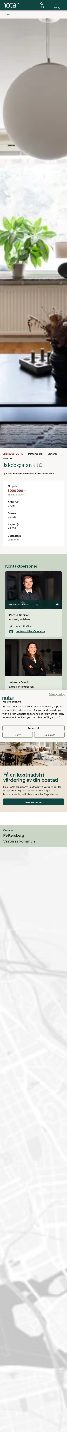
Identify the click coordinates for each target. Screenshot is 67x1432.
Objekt (9, 14)
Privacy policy (57, 694)
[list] (33, 628)
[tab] (11, 5)
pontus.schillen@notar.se (30, 631)
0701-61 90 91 (24, 625)
